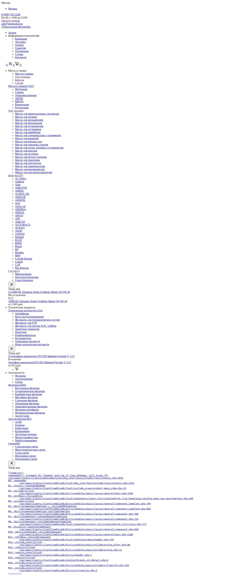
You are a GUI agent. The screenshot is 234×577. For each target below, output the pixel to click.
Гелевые (20, 425)
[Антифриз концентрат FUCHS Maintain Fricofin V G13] (41, 356)
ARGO (19, 215)
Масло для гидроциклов (29, 126)
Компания (21, 38)
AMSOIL (20, 200)
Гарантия (20, 48)
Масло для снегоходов (28, 163)
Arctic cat (20, 206)
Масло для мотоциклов (28, 123)
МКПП (19, 101)
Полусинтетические (27, 277)
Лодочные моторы (26, 434)
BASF (18, 240)
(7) (11, 298)
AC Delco (20, 178)
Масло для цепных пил (28, 141)
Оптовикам (21, 51)
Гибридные (21, 428)
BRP (17, 255)
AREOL (19, 212)
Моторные (21, 89)
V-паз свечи (22, 452)
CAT (17, 264)
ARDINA (20, 209)
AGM (18, 422)
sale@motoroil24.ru (12, 23)
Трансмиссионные (26, 95)
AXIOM (19, 234)
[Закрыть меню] (11, 284)
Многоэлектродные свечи (30, 449)
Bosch (18, 246)
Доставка (20, 41)
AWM (18, 230)
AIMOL (19, 190)
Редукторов (22, 107)
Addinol (19, 181)
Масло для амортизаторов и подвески (37, 113)
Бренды (15, 175)
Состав (14, 270)
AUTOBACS (22, 224)
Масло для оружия (26, 116)
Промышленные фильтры (30, 412)
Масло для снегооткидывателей (33, 172)
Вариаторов (22, 104)
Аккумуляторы (20, 418)
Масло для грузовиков (28, 129)
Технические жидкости (25, 310)
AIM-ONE (21, 187)
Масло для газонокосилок (30, 166)
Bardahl (19, 237)
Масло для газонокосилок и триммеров (38, 135)
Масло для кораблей (27, 138)
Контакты (21, 57)
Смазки (19, 92)
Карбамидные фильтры (28, 394)
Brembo (19, 252)
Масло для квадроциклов (30, 169)
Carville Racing (23, 258)
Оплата (19, 44)
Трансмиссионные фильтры (31, 406)
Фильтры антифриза (27, 409)
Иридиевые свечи (25, 455)
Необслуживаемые (26, 440)
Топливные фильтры (27, 403)
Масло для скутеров (26, 153)
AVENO (20, 227)
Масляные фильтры (26, 397)
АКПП (19, 98)
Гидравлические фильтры (30, 391)
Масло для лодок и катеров (31, 156)
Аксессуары (22, 415)
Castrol (19, 261)
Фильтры (17, 385)
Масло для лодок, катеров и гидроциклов (39, 147)
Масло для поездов (26, 150)
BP (17, 249)
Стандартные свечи (26, 446)
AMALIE (20, 197)
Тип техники (15, 110)
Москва (12, 8)
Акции (12, 32)
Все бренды (22, 267)
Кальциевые (22, 431)
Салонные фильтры (26, 400)
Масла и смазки (21, 86)
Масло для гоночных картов (31, 144)
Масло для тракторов (27, 160)
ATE (17, 218)
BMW (18, 243)
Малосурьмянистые (26, 437)
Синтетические (24, 280)
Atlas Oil (20, 221)
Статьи (19, 54)
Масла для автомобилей (29, 119)
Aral (17, 203)
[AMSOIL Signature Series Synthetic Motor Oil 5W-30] (39, 292)
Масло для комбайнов (28, 132)
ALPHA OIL (22, 193)
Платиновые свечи (26, 458)
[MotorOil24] (16, 26)
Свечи (14, 443)
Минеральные (23, 274)
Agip (18, 184)
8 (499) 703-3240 (10, 14)
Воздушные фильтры (27, 388)
